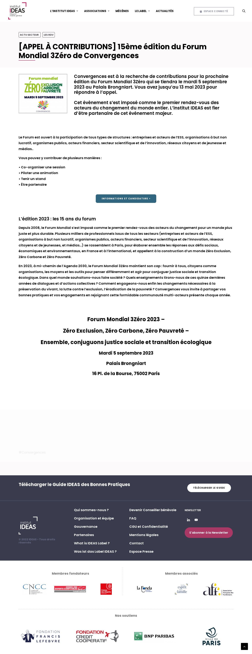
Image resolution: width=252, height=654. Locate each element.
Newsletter (193, 510)
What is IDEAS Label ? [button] (92, 543)
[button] (244, 11)
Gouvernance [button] (85, 526)
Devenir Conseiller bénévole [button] (152, 510)
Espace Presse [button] (141, 551)
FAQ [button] (132, 518)
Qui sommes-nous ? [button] (91, 510)
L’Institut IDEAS (62, 11)
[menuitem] (64, 11)
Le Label (141, 11)
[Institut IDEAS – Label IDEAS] (17, 11)
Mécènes (122, 11)
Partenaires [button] (84, 535)
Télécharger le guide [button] (209, 487)
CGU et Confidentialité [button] (148, 526)
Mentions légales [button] (143, 535)
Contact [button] (136, 543)
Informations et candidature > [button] (126, 198)
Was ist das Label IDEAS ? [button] (95, 551)
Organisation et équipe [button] (94, 518)
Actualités (165, 11)
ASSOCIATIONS (95, 11)
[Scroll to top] (244, 646)
